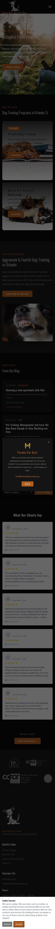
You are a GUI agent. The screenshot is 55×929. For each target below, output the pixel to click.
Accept (19, 924)
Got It (27, 483)
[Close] (48, 442)
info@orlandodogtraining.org (27, 476)
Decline (7, 924)
